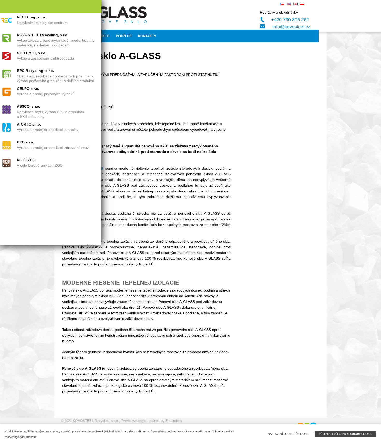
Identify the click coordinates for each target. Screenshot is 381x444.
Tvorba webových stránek (140, 421)
